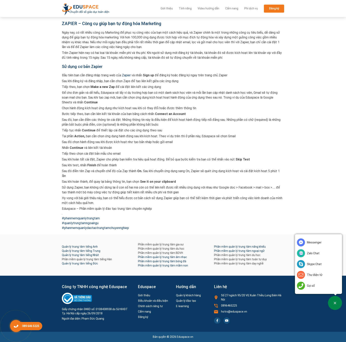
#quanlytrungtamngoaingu (80, 223)
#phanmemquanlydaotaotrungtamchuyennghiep (95, 228)
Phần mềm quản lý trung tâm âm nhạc (162, 257)
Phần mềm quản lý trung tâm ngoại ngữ (239, 250)
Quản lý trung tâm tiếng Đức (80, 263)
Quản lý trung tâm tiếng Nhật (80, 255)
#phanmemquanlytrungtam (81, 218)
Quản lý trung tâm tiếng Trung (81, 250)
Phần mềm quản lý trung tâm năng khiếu (240, 246)
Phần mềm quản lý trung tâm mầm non (163, 265)
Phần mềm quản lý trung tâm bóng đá (162, 261)
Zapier (126, 75)
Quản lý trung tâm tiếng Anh (80, 246)
